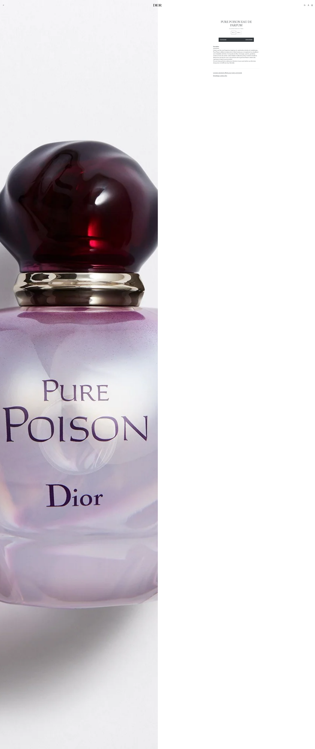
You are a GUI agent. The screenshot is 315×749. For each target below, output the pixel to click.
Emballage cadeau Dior (220, 75)
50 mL (233, 32)
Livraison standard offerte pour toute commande (227, 73)
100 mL (239, 32)
